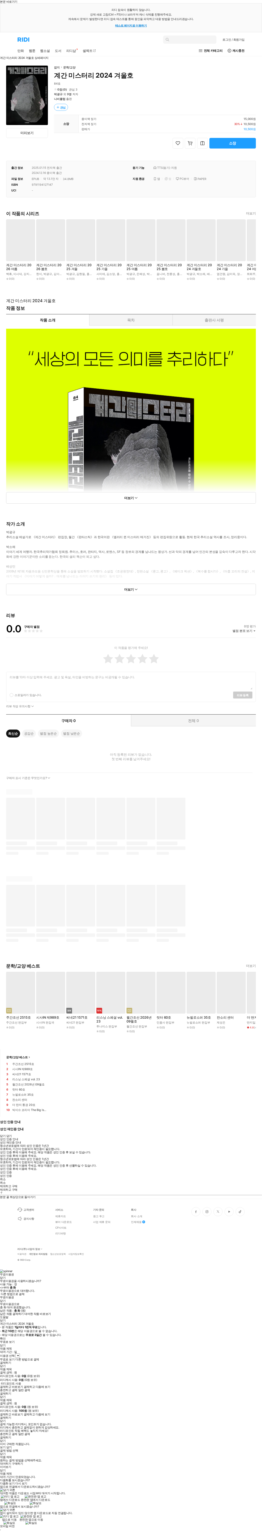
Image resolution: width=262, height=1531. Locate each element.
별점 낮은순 (71, 733)
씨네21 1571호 (76, 1017)
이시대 (17, 274)
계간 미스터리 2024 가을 (229, 267)
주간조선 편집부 (16, 1022)
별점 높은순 (48, 733)
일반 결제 (24, 1390)
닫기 (9, 1447)
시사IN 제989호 (47, 1017)
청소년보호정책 (58, 1254)
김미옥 (231, 274)
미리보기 (26, 133)
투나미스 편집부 (106, 1026)
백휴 (9, 274)
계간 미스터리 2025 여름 (138, 267)
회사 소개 (136, 1216)
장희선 (241, 274)
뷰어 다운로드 (63, 1222)
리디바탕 (60, 1233)
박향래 (151, 274)
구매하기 (17, 1463)
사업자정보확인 (76, 1254)
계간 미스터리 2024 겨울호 (199, 267)
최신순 (13, 733)
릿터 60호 (164, 1017)
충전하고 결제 (8, 1390)
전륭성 (171, 274)
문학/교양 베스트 (17, 1057)
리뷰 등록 (243, 695)
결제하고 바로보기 (11, 1386)
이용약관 (21, 1254)
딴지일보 (252, 1022)
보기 (3, 1447)
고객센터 (29, 1209)
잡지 (57, 67)
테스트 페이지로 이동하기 (131, 25)
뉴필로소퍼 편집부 (198, 1022)
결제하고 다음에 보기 (37, 1386)
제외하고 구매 (8, 1186)
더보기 (251, 213)
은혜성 (141, 274)
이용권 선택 (7, 1355)
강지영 (28, 274)
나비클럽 (59, 99)
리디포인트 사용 (11, 1383)
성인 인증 (6, 1172)
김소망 (110, 274)
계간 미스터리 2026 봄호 (48, 267)
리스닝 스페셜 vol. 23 (109, 1019)
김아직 (58, 274)
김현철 (80, 274)
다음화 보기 (7, 1483)
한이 (39, 274)
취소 (3, 1179)
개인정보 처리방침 (38, 1254)
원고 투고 (98, 1216)
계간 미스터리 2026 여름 (18, 267)
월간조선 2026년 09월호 (138, 1019)
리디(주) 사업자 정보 (28, 1249)
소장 (232, 143)
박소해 (201, 274)
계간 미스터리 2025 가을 (108, 267)
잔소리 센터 (225, 1017)
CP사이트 (61, 1227)
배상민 (211, 274)
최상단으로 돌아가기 (23, 1197)
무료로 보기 (7, 1359)
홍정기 (121, 274)
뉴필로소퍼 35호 (199, 1017)
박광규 (58, 94)
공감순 (29, 733)
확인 (3, 1338)
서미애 (100, 274)
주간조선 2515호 (18, 1017)
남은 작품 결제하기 (12, 1313)
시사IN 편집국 (45, 1022)
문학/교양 (69, 67)
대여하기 (5, 1463)
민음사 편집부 (165, 1022)
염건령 (221, 274)
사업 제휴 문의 (102, 1222)
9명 (69, 94)
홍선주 (91, 274)
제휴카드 (60, 1216)
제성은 (221, 1022)
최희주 (251, 274)
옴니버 (161, 274)
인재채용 (136, 1222)
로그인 (233, 39)
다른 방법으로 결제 (13, 1294)
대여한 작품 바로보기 (37, 1313)
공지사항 (29, 1218)
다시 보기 (21, 1483)
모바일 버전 (7, 1526)
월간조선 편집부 (136, 1026)
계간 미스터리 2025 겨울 (78, 267)
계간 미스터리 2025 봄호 (169, 267)
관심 (63, 107)
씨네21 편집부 (75, 1022)
